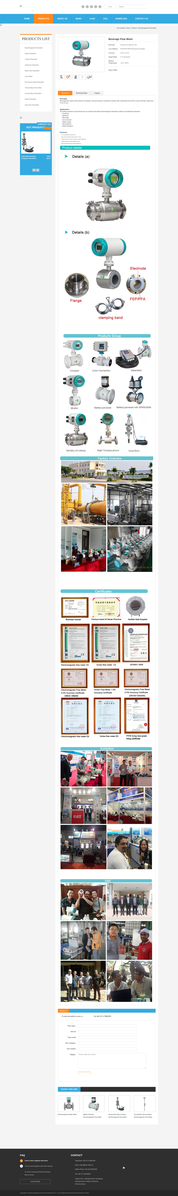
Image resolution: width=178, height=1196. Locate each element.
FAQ (105, 19)
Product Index (84, 1193)
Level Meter (29, 76)
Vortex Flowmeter (30, 53)
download (121, 19)
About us (62, 19)
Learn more (35, 1181)
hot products (35, 127)
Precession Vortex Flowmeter (34, 82)
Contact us (141, 19)
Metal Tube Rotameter (32, 71)
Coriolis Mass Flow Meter (33, 93)
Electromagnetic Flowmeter (147, 28)
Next (37, 170)
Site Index (76, 1193)
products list (36, 39)
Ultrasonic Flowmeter (32, 65)
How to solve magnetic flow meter (36, 1161)
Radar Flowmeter (30, 99)
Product (134, 28)
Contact (76, 1155)
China (110, 7)
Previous (34, 170)
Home (27, 19)
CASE (92, 19)
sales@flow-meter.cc (75, 1016)
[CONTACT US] (21, 117)
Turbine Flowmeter (31, 59)
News (78, 19)
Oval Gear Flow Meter (32, 105)
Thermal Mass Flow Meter (33, 88)
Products (43, 19)
